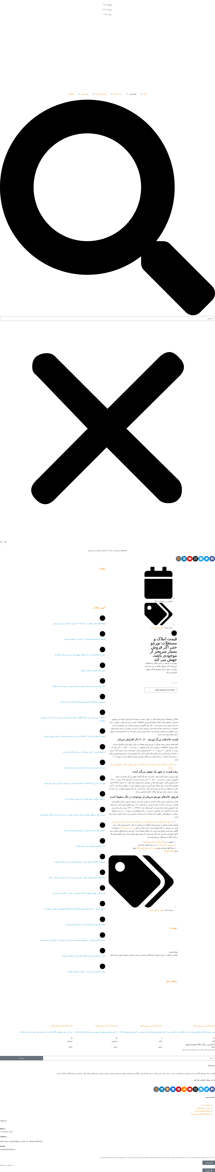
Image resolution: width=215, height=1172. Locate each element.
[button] (107, 208)
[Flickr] (173, 1089)
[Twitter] (206, 559)
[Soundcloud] (184, 1089)
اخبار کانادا (211, 1026)
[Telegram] (201, 559)
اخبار (144, 94)
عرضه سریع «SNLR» (127, 828)
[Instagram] (195, 559)
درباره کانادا (117, 94)
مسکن (162, 910)
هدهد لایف (84, 94)
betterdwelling (169, 851)
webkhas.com (10, 1165)
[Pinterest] (178, 1089)
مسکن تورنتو (154, 910)
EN (1, 542)
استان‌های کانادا (101, 94)
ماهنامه (71, 94)
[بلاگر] (167, 1089)
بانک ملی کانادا (143, 822)
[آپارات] (178, 559)
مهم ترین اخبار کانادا (166, 845)
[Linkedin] (184, 559)
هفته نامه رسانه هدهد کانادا (146, 848)
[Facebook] (212, 559)
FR (5, 542)
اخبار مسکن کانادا (157, 628)
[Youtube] (190, 559)
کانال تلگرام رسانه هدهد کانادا (154, 842)
